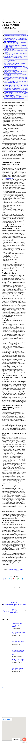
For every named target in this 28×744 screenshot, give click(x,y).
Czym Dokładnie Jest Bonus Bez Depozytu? (15, 91)
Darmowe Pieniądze (9, 49)
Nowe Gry (7, 61)
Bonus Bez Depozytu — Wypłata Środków (15, 38)
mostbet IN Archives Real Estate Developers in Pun (18, 660)
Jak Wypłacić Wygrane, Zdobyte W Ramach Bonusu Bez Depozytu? (15, 64)
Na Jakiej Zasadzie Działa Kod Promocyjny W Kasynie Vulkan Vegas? (15, 40)
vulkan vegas (9, 178)
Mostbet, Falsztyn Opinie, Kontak (18, 642)
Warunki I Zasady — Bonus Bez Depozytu (15, 34)
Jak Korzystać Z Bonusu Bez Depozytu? (14, 66)
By (20, 569)
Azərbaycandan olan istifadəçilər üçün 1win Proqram (17, 625)
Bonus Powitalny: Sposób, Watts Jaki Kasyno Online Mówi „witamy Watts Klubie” (15, 57)
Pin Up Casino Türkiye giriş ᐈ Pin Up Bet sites (19, 633)
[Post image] (6, 626)
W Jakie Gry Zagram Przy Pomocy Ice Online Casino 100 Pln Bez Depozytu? (15, 94)
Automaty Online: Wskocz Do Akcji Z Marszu (15, 67)
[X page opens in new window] (5, 705)
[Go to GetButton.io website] (24, 742)
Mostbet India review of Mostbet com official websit (18, 669)
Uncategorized (13, 569)
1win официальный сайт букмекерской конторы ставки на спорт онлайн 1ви (18, 652)
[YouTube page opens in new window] (10, 705)
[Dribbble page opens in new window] (7, 705)
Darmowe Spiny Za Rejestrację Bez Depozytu (15, 77)
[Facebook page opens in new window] (3, 705)
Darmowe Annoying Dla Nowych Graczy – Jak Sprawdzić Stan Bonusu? (16, 69)
